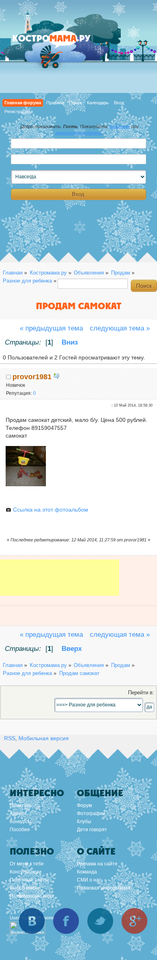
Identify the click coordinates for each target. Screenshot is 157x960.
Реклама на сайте (97, 864)
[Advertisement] (59, 583)
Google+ (134, 921)
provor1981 (32, 377)
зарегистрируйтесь (78, 133)
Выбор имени (25, 888)
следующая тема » (120, 328)
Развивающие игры (32, 896)
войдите (119, 126)
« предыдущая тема (51, 328)
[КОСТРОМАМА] (60, 42)
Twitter (100, 921)
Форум (84, 805)
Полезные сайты (29, 880)
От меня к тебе (27, 864)
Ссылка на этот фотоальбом (49, 509)
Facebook (66, 921)
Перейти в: (141, 693)
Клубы (84, 821)
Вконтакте (32, 921)
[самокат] (26, 484)
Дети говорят (92, 829)
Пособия (20, 829)
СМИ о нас (89, 880)
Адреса (18, 813)
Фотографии (91, 813)
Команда (87, 872)
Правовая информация (103, 888)
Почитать (20, 805)
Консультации (25, 872)
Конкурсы (20, 821)
